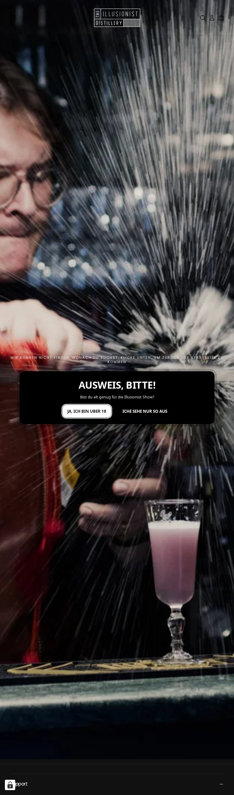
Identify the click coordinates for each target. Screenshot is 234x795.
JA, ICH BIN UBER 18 (86, 411)
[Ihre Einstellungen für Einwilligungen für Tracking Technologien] (10, 785)
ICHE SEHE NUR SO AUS (144, 411)
